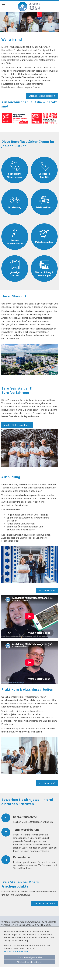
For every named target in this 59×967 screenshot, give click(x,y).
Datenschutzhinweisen (16, 951)
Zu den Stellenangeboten (17, 425)
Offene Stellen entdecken (42, 95)
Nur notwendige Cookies (29, 957)
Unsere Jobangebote (44, 903)
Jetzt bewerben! (47, 590)
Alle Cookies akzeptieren (29, 961)
